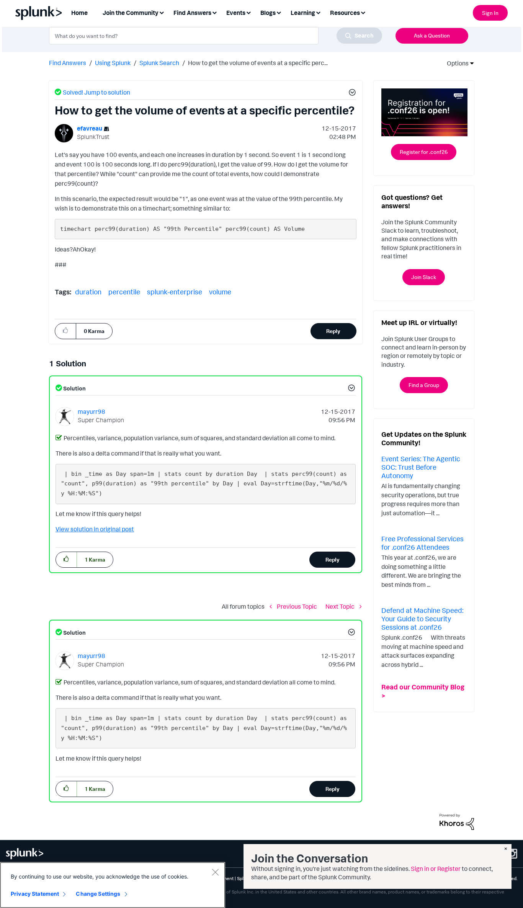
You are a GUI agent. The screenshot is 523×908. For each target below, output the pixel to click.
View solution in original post (95, 529)
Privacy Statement (35, 893)
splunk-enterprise (174, 291)
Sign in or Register (436, 868)
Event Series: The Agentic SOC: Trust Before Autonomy (420, 466)
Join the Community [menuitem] (131, 12)
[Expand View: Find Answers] (214, 12)
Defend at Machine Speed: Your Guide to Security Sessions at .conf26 (422, 618)
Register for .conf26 (424, 152)
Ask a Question (432, 35)
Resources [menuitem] (345, 12)
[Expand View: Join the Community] (161, 12)
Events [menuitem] (235, 12)
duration (88, 291)
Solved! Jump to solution (96, 92)
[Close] (215, 872)
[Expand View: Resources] (363, 12)
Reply (333, 331)
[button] (351, 93)
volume (220, 291)
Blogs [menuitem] (268, 12)
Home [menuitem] (79, 12)
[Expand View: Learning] (318, 12)
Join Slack (423, 277)
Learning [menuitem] (303, 12)
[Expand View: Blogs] (279, 12)
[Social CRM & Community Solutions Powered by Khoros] (457, 821)
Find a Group (424, 385)
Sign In (490, 13)
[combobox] (215, 35)
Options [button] (455, 63)
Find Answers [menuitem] (192, 12)
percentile (124, 291)
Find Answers (67, 63)
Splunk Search (159, 63)
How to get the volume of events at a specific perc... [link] (258, 63)
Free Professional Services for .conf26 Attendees (422, 542)
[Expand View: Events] (248, 12)
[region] (112, 885)
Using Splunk (113, 63)
